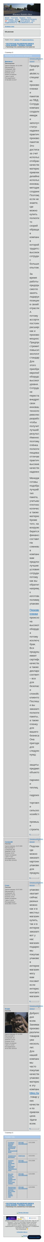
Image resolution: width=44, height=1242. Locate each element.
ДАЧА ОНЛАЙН (11, 45)
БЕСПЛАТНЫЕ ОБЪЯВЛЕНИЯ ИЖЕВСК (20, 44)
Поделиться (33, 58)
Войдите (17, 39)
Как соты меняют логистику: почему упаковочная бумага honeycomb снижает (12, 1178)
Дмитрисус (9, 61)
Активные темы (9, 26)
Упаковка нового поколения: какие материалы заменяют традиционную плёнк (12, 1165)
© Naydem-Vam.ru (22, 1232)
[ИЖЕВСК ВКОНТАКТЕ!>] (33, 1219)
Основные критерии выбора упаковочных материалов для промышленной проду (12, 1147)
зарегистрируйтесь (28, 39)
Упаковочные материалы (12, 1156)
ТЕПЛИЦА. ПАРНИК (25, 45)
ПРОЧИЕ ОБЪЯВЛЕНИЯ (22, 1143)
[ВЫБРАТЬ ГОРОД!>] (22, 1219)
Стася (7, 885)
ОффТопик (21, 1155)
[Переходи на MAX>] (11, 1219)
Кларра (7, 1009)
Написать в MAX (34, 1237)
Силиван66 (9, 842)
